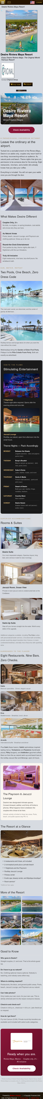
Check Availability (21, 130)
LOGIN (39, 2)
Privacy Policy (24, 1098)
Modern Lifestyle (15, 1095)
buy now (16, 84)
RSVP (28, 84)
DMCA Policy (35, 1098)
